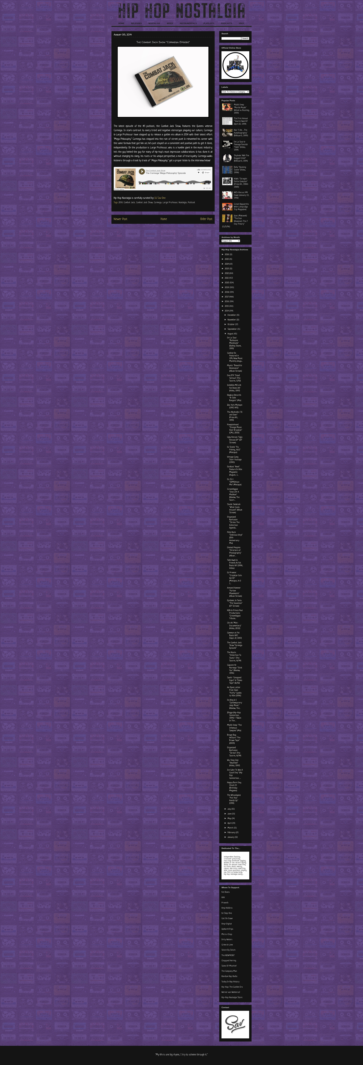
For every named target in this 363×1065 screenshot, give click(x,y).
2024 (227, 264)
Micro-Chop (226, 934)
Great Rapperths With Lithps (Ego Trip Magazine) (241, 207)
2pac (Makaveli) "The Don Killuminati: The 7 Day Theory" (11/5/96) (235, 221)
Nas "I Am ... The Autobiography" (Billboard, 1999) (241, 133)
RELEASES (136, 23)
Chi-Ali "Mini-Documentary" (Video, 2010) (234, 626)
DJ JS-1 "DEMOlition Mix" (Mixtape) (234, 482)
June (230, 814)
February (232, 832)
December (232, 315)
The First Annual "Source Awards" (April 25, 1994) (241, 121)
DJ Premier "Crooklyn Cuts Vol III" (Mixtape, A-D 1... (234, 578)
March (231, 828)
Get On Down (227, 918)
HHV (223, 897)
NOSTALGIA (154, 23)
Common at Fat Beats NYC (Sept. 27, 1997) (234, 635)
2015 (227, 306)
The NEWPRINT (228, 955)
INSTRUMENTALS (188, 23)
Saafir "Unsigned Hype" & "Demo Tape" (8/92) (234, 680)
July (229, 809)
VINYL (242, 23)
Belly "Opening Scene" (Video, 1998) (240, 170)
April (230, 823)
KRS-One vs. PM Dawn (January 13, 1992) (241, 195)
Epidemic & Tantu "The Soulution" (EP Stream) (234, 603)
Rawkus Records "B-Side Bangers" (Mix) (234, 398)
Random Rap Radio (229, 976)
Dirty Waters (226, 939)
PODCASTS (226, 23)
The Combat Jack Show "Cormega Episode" (234, 645)
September (232, 329)
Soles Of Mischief (229, 966)
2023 (227, 269)
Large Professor (170, 202)
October (231, 324)
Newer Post (120, 219)
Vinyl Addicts (226, 908)
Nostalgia (183, 202)
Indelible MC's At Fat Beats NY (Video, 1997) (234, 388)
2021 (227, 278)
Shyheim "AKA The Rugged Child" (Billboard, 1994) (241, 158)
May (230, 818)
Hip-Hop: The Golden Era (232, 987)
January (231, 837)
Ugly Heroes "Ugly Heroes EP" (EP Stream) (234, 440)
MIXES (170, 23)
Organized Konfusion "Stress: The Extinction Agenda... (233, 522)
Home (164, 219)
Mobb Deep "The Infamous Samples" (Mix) (234, 728)
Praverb (224, 903)
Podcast (191, 202)
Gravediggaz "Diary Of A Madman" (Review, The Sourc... (233, 494)
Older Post (206, 219)
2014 (120, 202)
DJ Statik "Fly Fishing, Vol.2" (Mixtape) (233, 450)
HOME (121, 23)
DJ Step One (226, 913)
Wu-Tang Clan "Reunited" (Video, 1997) (233, 763)
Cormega (158, 202)
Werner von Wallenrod (230, 992)
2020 (227, 283)
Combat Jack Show (144, 202)
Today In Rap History (230, 982)
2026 (227, 254)
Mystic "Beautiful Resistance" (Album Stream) (234, 368)
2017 (227, 297)
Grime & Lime (227, 945)
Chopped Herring (228, 961)
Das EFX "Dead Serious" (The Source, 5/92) (234, 378)
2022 (227, 273)
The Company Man (229, 971)
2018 (227, 292)
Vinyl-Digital (226, 924)
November (232, 320)
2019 (227, 287)
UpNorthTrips (227, 929)
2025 (227, 259)
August (231, 334)
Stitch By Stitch (228, 950)
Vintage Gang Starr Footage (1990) (234, 460)
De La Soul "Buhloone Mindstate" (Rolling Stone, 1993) (234, 343)
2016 (227, 301)
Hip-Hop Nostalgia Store (231, 997)
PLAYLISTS (208, 23)
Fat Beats (225, 892)
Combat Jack (129, 202)
